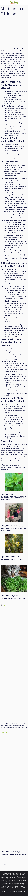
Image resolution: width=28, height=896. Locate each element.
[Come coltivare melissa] (14, 482)
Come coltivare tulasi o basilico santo (13, 724)
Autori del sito (5, 891)
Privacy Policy (21, 891)
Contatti (14, 892)
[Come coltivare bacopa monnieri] (14, 790)
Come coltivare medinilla (9, 525)
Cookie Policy (13, 891)
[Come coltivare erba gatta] (14, 578)
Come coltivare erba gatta (9, 595)
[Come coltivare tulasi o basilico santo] (14, 662)
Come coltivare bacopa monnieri (11, 851)
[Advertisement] (14, 32)
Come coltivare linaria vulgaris (11, 556)
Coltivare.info (5, 873)
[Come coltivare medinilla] (14, 512)
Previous (3, 864)
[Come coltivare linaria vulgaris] (14, 543)
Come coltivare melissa (8, 494)
